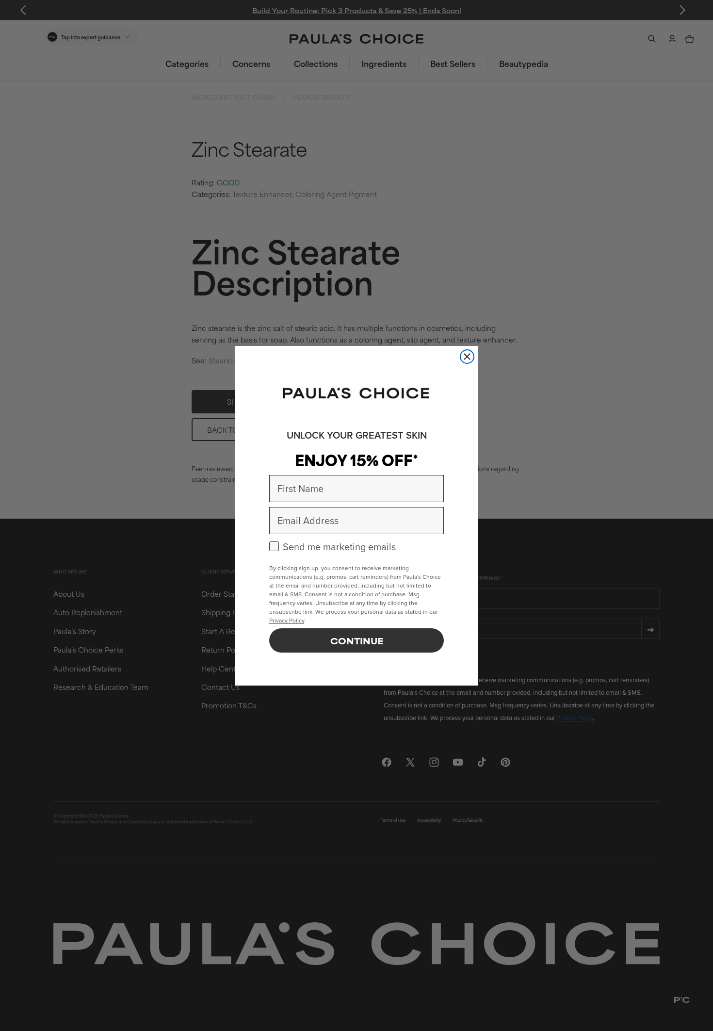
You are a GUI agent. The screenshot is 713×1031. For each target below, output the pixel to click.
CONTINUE (356, 640)
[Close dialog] (467, 356)
